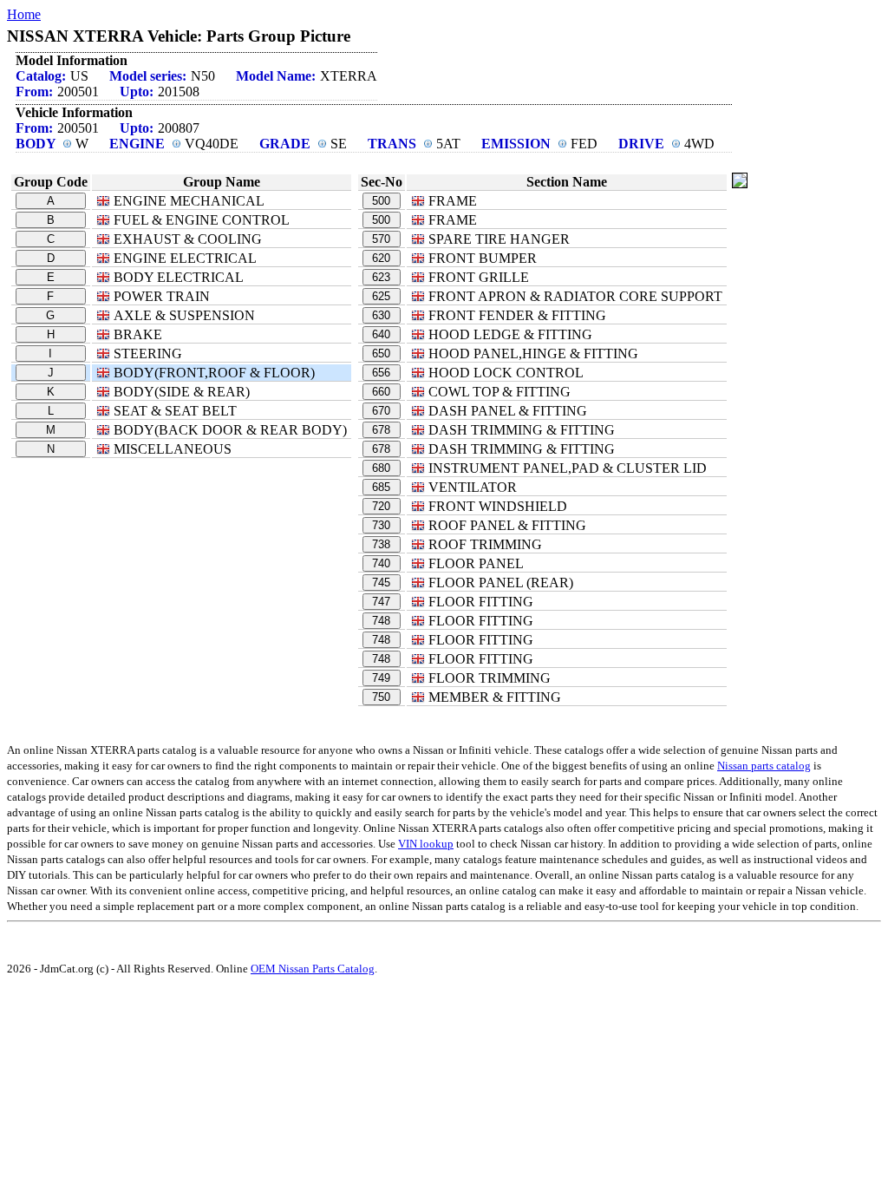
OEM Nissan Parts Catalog (313, 968)
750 (381, 697)
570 (381, 239)
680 (381, 468)
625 (381, 296)
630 (381, 315)
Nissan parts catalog (764, 765)
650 (381, 353)
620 (381, 258)
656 (381, 372)
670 (381, 410)
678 (381, 429)
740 (381, 563)
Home (24, 14)
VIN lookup (426, 843)
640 (381, 334)
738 (381, 544)
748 (381, 620)
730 (381, 525)
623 (381, 277)
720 (381, 506)
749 (381, 677)
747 (381, 601)
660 (381, 391)
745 (381, 582)
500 (381, 200)
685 (381, 487)
